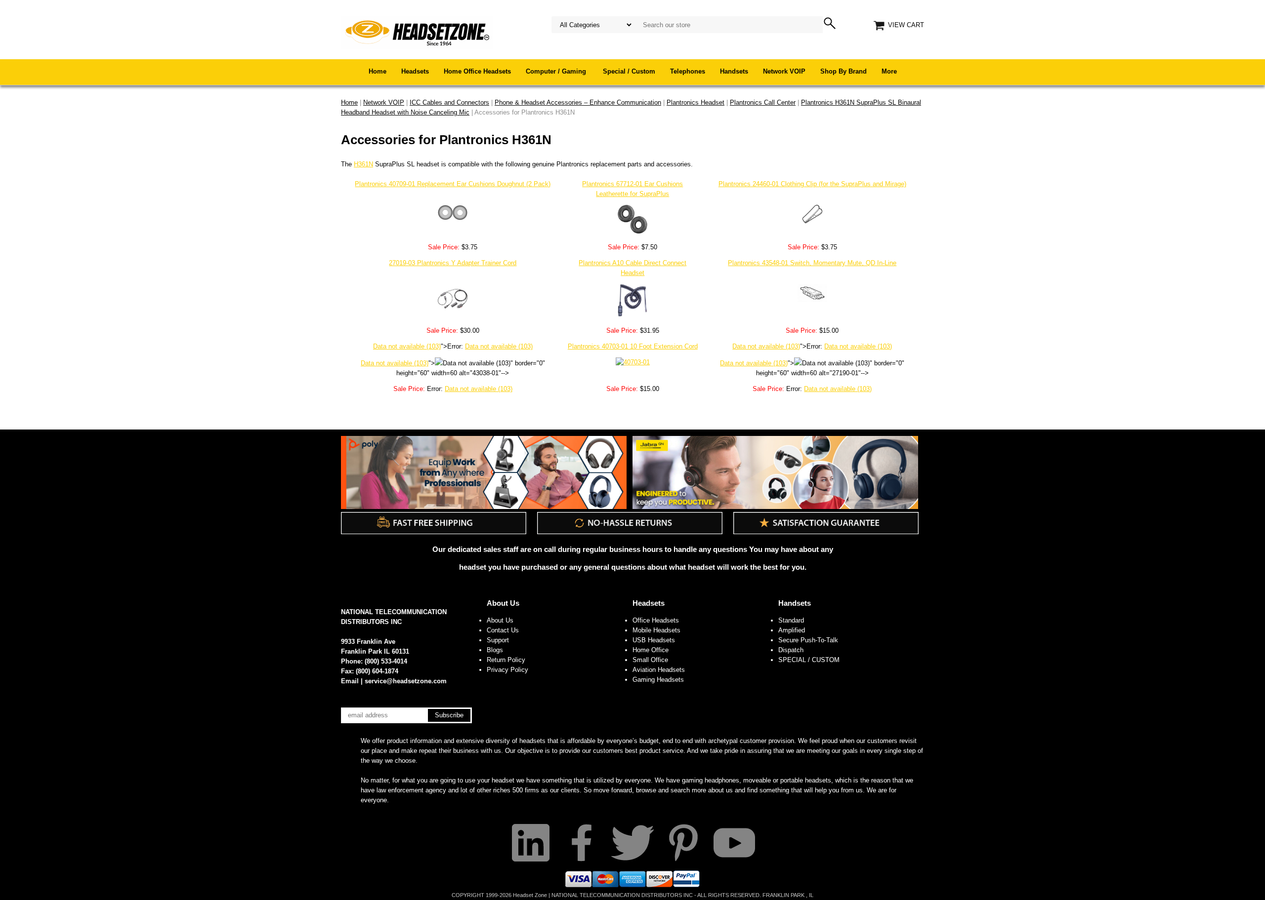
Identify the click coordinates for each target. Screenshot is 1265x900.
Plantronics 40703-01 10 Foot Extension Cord (633, 346)
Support (498, 640)
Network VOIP (784, 71)
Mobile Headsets (656, 630)
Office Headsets (655, 620)
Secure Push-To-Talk (808, 640)
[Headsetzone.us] (417, 32)
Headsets (415, 71)
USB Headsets (653, 640)
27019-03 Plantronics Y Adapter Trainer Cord (452, 263)
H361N (363, 164)
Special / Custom (629, 71)
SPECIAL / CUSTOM (809, 660)
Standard (791, 620)
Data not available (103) (407, 346)
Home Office (650, 650)
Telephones (687, 71)
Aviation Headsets (658, 669)
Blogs (495, 650)
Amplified (791, 630)
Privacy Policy (507, 669)
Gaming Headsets (658, 679)
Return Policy (506, 660)
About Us (503, 603)
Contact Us (503, 630)
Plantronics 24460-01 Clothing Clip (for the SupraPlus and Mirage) (812, 184)
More (889, 71)
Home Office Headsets (477, 71)
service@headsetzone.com (406, 681)
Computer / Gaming (557, 71)
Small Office (650, 660)
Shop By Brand (843, 71)
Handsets (734, 71)
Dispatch (790, 650)
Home (377, 71)
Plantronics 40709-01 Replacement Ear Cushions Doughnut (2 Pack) (452, 184)
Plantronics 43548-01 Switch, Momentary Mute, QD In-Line (812, 263)
